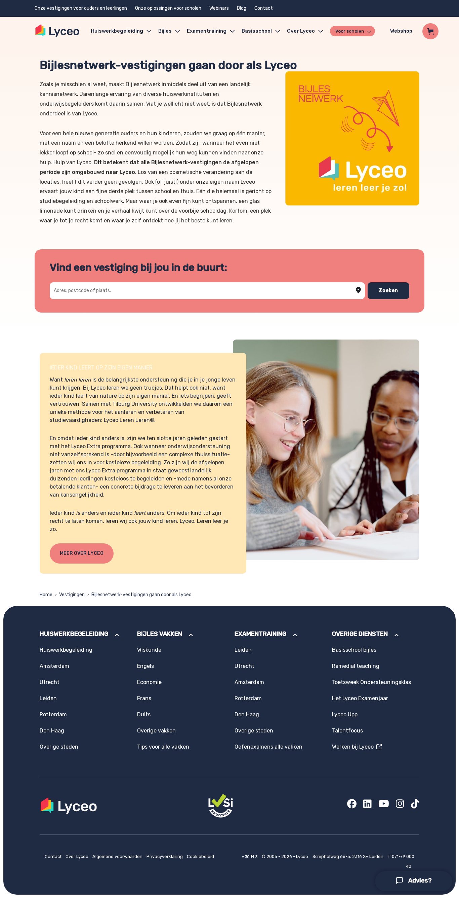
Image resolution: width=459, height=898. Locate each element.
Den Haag (52, 730)
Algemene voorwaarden (117, 856)
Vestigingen (72, 595)
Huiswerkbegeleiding (117, 31)
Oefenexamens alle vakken (268, 747)
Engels (145, 666)
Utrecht (49, 682)
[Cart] (430, 31)
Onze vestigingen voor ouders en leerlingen (81, 8)
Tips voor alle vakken (163, 747)
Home (46, 595)
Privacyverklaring (165, 856)
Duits (144, 714)
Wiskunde (149, 650)
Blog (241, 8)
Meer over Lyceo (81, 553)
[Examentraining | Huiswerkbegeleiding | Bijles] (58, 31)
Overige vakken (156, 730)
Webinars (219, 8)
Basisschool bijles (354, 650)
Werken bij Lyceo (354, 747)
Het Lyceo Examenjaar (360, 698)
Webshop (401, 31)
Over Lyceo (77, 856)
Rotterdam (53, 714)
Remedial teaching (355, 666)
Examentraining (206, 31)
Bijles (165, 31)
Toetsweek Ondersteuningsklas (371, 682)
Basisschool (257, 31)
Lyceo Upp (345, 714)
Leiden (48, 698)
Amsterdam (54, 666)
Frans (144, 698)
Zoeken (388, 290)
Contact (263, 8)
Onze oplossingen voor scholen (168, 8)
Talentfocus (347, 730)
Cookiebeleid (200, 856)
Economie (149, 682)
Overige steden (59, 747)
